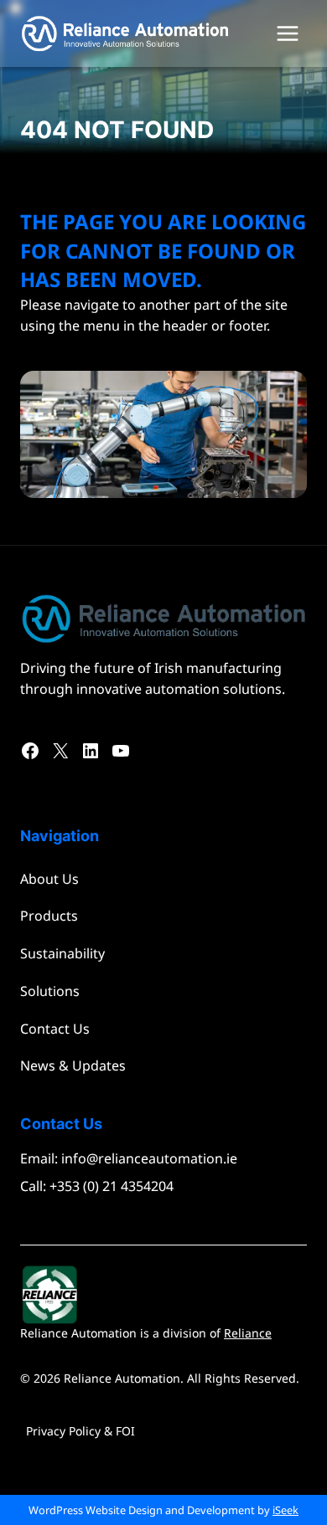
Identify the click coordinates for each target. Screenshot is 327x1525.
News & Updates (73, 1065)
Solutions (50, 991)
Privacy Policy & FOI (80, 1431)
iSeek (285, 1509)
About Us (49, 879)
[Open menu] (287, 33)
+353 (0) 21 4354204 (111, 1186)
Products (49, 915)
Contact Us (55, 1028)
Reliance (248, 1333)
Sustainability (62, 953)
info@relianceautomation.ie (149, 1158)
